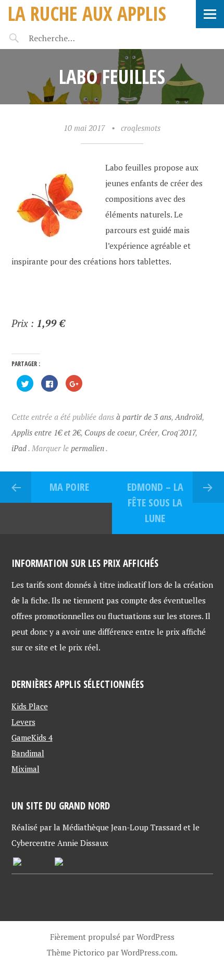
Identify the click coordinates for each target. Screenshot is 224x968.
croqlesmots (140, 128)
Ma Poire (69, 487)
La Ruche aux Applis (87, 13)
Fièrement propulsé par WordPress (112, 936)
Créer (148, 432)
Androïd (188, 417)
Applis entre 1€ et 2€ (46, 432)
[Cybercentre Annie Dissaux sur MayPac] (59, 862)
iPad (19, 448)
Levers (23, 722)
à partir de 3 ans (143, 417)
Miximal (25, 769)
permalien (88, 448)
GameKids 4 (32, 737)
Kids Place (29, 706)
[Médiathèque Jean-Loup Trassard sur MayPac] (17, 862)
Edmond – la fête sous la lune (155, 502)
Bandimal (27, 753)
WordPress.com (148, 952)
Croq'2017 (178, 432)
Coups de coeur (109, 432)
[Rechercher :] (71, 38)
